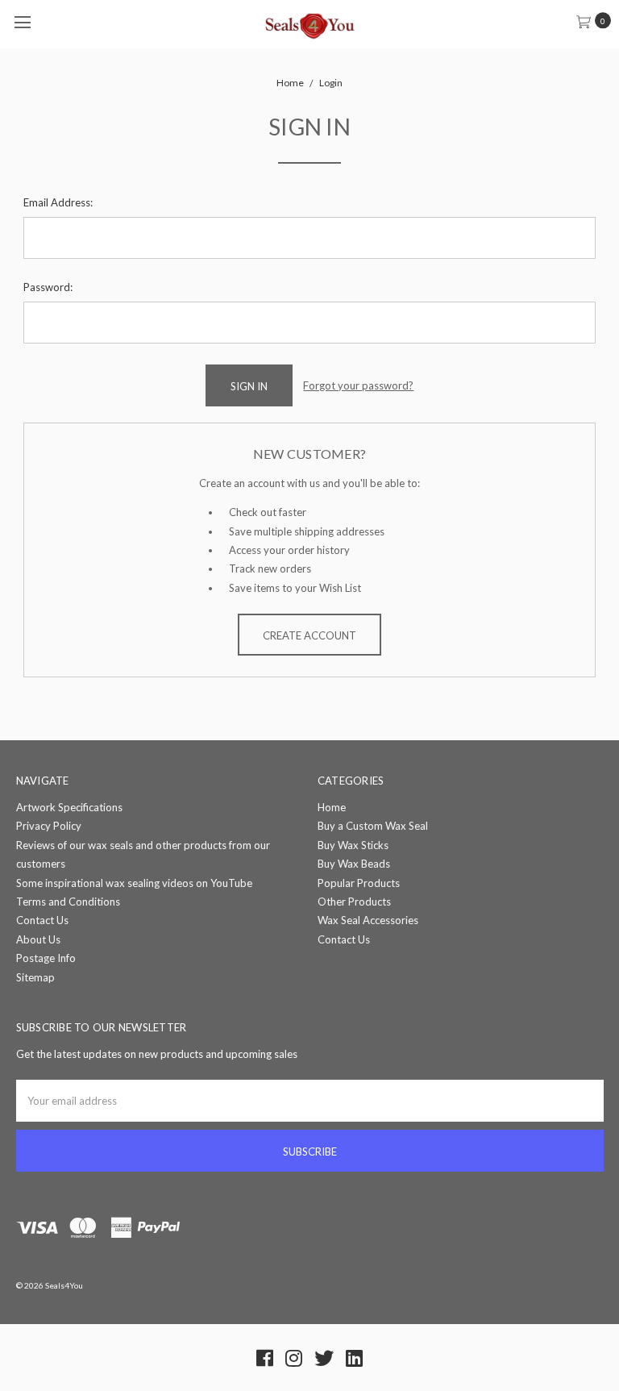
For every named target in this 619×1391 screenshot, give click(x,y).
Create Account (309, 635)
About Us (38, 939)
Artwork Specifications (69, 807)
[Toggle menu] (22, 22)
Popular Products (359, 883)
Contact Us (42, 920)
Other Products (354, 901)
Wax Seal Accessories (368, 920)
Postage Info (46, 958)
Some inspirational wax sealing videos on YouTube (134, 883)
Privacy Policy (48, 825)
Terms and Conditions (68, 901)
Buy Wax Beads (354, 863)
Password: (48, 287)
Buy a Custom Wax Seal (373, 825)
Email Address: (58, 202)
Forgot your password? (358, 385)
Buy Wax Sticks (353, 845)
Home (332, 807)
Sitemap (35, 977)
